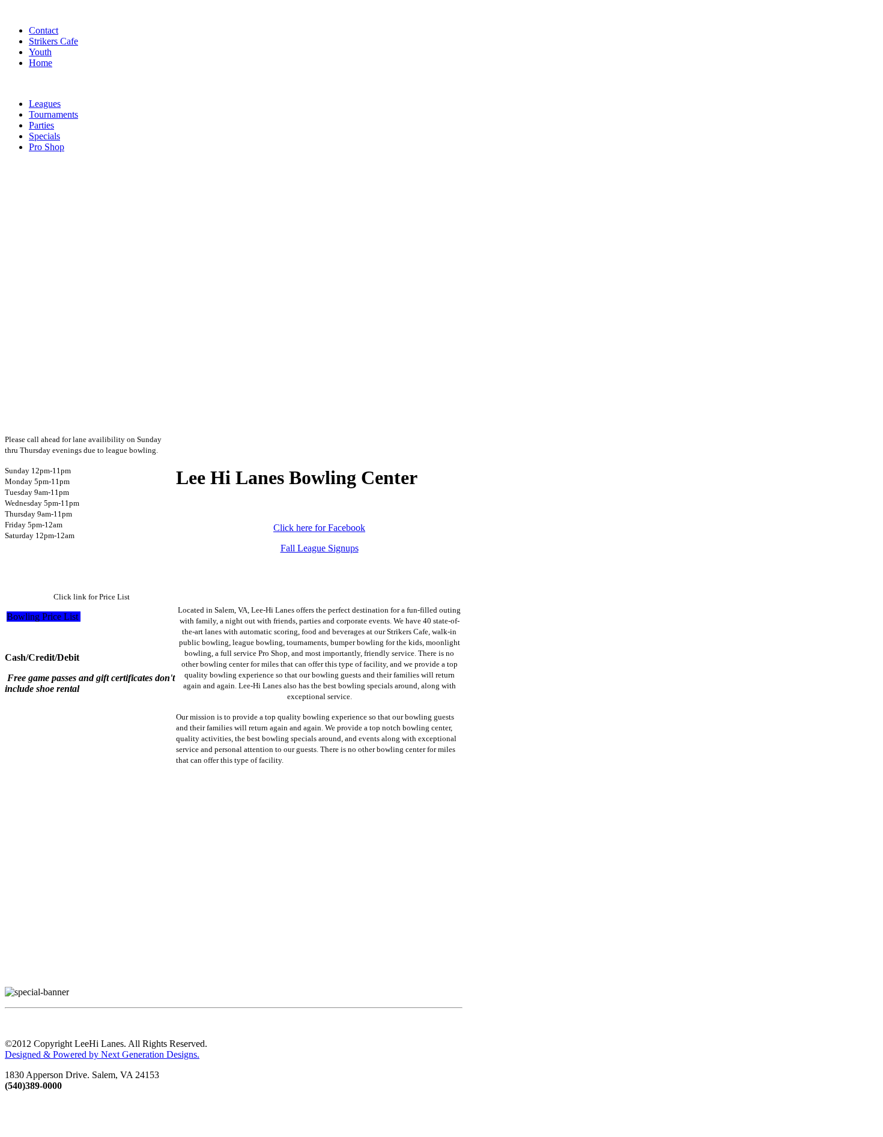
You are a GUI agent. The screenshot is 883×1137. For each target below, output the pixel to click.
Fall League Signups (320, 548)
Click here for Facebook (319, 528)
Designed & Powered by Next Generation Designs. (102, 1054)
